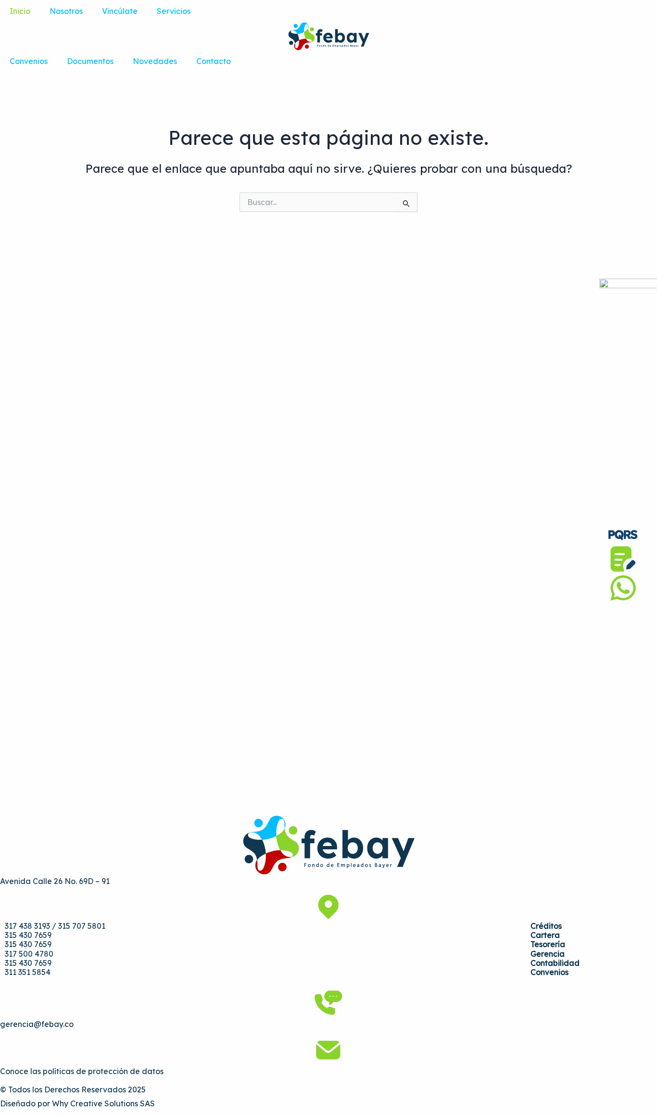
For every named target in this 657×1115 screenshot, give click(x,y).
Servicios (173, 11)
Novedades (155, 61)
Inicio (20, 11)
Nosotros (66, 11)
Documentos (90, 61)
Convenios (29, 61)
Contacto (213, 61)
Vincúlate (120, 11)
